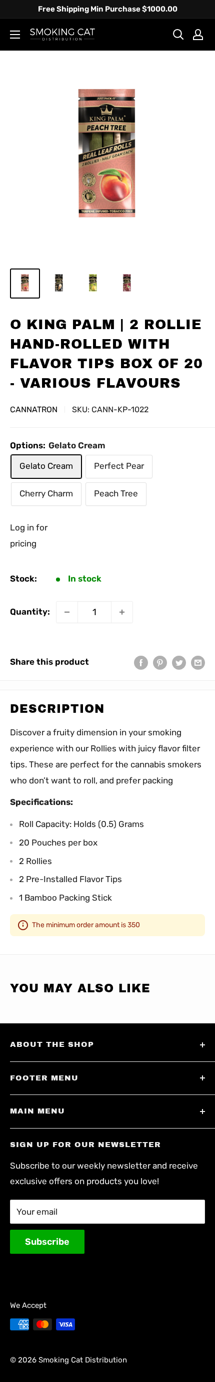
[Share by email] (198, 662)
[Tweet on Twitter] (179, 662)
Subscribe (47, 1241)
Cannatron (34, 409)
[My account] (198, 34)
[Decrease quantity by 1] (67, 612)
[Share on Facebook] (141, 662)
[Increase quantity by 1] (122, 612)
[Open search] (178, 34)
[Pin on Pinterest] (160, 662)
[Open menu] (15, 35)
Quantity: (30, 612)
